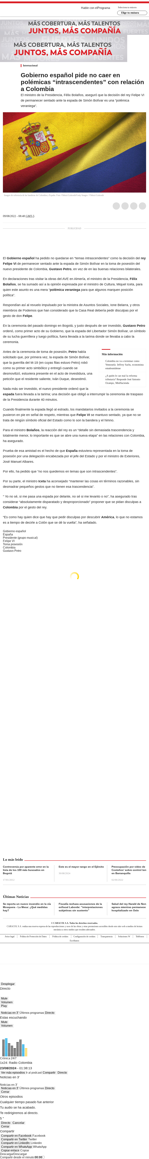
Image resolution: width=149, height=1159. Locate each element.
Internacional (30, 65)
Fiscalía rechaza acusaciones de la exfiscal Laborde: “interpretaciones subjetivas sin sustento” (81, 907)
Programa (103, 7)
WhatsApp (142, 206)
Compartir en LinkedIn (15, 1142)
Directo (49, 1012)
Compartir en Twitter (14, 1139)
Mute (4, 998)
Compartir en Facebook (16, 1135)
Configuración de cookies (84, 936)
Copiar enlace (10, 1150)
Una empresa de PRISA (74, 951)
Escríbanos (74, 940)
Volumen (7, 1002)
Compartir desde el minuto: (21, 1157)
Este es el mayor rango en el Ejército (81, 866)
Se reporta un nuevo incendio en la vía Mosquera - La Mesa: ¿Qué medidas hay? (27, 907)
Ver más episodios (13, 1072)
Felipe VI (9, 541)
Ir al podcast (34, 1072)
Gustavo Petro (12, 550)
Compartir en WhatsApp (16, 1146)
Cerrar (5, 1091)
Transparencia (106, 936)
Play (4, 1005)
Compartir (49, 1072)
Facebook (116, 206)
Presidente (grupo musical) (20, 537)
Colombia (9, 547)
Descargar (6, 1154)
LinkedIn (133, 206)
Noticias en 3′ (10, 1012)
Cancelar (18, 1122)
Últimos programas (32, 1012)
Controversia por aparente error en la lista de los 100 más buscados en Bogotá (26, 870)
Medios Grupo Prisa (75, 960)
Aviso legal (9, 936)
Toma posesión (13, 544)
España (8, 534)
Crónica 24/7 (8, 1058)
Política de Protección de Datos (33, 936)
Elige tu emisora (130, 12)
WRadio (23, 10)
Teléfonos (140, 936)
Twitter (125, 206)
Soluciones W (124, 936)
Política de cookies (60, 936)
